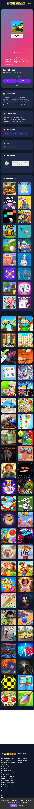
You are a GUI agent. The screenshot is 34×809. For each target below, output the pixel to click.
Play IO (20, 762)
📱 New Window (10, 81)
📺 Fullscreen (24, 81)
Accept (13, 805)
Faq (2, 797)
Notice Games (22, 760)
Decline (20, 805)
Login (29, 3)
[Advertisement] (17, 727)
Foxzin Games (22, 758)
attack (12, 147)
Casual (8, 134)
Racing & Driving (20, 134)
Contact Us (4, 795)
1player (6, 147)
